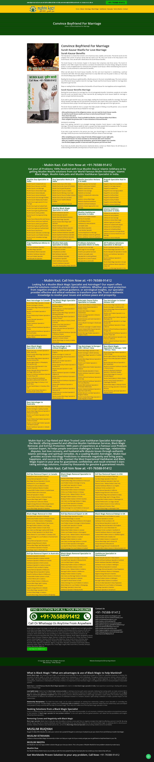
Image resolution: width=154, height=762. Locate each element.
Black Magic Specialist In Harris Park (71, 587)
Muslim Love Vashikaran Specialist (62, 230)
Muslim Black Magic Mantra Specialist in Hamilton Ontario (64, 317)
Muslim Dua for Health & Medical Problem (62, 200)
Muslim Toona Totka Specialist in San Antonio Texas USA (37, 367)
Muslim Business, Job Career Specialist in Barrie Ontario (89, 319)
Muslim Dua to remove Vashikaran (36, 195)
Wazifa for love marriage (85, 190)
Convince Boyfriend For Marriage (87, 232)
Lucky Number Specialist (85, 230)
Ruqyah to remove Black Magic (112, 202)
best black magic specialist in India (85, 686)
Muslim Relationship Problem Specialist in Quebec (38, 316)
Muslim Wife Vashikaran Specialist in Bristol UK (63, 385)
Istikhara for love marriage (111, 218)
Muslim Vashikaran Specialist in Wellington (107, 562)
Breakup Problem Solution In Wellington (106, 578)
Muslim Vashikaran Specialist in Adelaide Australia (38, 427)
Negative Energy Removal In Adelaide (37, 588)
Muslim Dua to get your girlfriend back (37, 226)
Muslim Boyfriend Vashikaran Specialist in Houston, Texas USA (115, 333)
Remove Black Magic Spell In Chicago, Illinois (107, 497)
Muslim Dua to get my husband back (37, 206)
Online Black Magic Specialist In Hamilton (38, 508)
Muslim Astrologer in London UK (62, 354)
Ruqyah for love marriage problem (113, 190)
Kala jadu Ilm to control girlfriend (87, 256)
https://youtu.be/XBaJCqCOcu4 (104, 634)
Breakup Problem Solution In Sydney (71, 573)
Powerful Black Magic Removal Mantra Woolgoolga (41, 594)
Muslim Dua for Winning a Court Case (63, 193)
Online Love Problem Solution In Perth (71, 567)
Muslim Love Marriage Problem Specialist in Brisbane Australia (38, 423)
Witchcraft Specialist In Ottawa (35, 495)
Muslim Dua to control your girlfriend (37, 223)
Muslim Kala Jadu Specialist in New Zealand (107, 558)
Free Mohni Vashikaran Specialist (36, 254)
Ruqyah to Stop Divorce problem (113, 184)
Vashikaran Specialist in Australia (36, 556)
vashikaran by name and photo (86, 223)
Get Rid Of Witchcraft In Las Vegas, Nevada (107, 501)
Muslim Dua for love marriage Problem (38, 197)
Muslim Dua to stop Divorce (34, 230)
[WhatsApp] (148, 756)
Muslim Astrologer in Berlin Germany (88, 353)
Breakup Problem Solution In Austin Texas (38, 527)
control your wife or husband (70, 703)
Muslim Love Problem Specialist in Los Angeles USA (114, 314)
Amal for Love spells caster (85, 254)
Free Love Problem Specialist (35, 256)
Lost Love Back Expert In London (70, 527)
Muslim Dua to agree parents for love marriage (37, 203)
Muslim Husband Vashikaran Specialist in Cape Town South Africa (89, 389)
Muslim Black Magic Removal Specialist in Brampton (38, 308)
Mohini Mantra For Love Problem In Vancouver (74, 510)
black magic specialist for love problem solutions (55, 713)
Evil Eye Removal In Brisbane (35, 585)
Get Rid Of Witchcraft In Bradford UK (105, 537)
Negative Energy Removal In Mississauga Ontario (40, 504)
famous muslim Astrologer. (115, 732)
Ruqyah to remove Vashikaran (112, 204)
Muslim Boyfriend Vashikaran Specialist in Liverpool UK (64, 381)
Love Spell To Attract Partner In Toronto (72, 505)
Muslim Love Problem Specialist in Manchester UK (62, 361)
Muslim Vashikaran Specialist (61, 212)
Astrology (88, 9)
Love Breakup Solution (84, 221)
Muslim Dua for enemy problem (36, 213)
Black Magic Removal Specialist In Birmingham (108, 525)
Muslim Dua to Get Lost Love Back (62, 197)
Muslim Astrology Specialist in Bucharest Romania (115, 387)
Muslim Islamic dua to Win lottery (62, 184)
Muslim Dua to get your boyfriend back (38, 228)
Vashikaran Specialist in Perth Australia (37, 563)
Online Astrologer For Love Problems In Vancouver (75, 508)
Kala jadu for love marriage (85, 247)
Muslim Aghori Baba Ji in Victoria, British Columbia (64, 321)
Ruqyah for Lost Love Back (111, 193)
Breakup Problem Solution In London (71, 539)
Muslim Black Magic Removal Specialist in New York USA (115, 310)
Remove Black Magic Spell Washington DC (38, 545)
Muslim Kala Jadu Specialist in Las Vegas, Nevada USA (115, 322)
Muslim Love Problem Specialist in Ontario (36, 312)
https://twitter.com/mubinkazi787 (105, 621)
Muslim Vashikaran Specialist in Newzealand (112, 258)
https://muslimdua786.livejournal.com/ (107, 626)
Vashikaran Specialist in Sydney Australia (38, 558)
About (82, 9)
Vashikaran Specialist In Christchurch (105, 589)
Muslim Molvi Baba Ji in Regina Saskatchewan (86, 311)
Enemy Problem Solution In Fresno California (107, 504)
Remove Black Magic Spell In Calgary (37, 499)
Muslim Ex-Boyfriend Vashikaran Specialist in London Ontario (62, 337)
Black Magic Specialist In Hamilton (104, 587)
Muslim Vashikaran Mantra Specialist (63, 228)
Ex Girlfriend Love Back (59, 249)
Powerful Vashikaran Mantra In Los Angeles (107, 485)
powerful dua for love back (74, 751)
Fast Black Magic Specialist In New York (106, 479)
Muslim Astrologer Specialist (60, 225)
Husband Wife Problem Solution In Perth (38, 576)
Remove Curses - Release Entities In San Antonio (40, 523)
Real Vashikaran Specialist (60, 254)
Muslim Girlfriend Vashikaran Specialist (63, 232)
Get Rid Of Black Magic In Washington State (107, 508)
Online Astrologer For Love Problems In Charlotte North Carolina (42, 537)
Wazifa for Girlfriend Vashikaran (87, 204)
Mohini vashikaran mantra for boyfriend (89, 237)
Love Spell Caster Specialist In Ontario (71, 485)
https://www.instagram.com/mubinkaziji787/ (108, 630)
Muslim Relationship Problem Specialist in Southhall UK (64, 365)
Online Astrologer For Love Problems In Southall (74, 548)
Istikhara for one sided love (111, 213)
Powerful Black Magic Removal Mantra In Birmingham (76, 521)
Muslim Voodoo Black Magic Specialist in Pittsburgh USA (38, 355)
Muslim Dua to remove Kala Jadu (36, 193)
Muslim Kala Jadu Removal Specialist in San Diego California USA (37, 371)
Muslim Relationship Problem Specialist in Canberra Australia (38, 419)
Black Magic (95, 9)
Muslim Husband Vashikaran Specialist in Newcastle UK (64, 389)
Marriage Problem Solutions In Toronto (71, 496)
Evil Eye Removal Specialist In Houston (37, 541)
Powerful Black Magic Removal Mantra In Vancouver (75, 480)
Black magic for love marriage (86, 249)
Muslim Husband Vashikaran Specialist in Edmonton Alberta (64, 305)
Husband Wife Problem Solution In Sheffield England (109, 534)
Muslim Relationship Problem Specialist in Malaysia (89, 367)
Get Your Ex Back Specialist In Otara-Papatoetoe (108, 583)
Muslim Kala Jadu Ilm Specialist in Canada (115, 252)
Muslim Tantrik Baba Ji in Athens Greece (115, 378)
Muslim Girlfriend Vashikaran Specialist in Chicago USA (115, 330)
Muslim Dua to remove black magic (36, 190)
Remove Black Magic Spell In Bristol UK (106, 541)
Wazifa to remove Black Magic (86, 199)
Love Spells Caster (83, 225)
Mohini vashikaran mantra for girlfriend (89, 235)
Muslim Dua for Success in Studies (62, 190)
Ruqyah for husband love (111, 188)
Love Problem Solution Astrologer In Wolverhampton (75, 523)
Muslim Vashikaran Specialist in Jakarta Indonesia (89, 374)
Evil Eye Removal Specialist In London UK (106, 523)
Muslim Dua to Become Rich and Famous (38, 219)
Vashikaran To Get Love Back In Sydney (37, 567)
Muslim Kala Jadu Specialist (60, 215)
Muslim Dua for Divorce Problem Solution (64, 195)
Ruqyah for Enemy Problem (111, 200)
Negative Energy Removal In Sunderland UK (107, 546)
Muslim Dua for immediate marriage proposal (37, 238)
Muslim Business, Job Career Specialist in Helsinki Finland (115, 391)
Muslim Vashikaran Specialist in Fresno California (114, 326)
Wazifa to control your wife (85, 188)
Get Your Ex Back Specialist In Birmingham (72, 543)
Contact (125, 9)
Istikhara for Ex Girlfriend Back (112, 227)
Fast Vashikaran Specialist (60, 258)
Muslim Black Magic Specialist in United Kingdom (63, 351)
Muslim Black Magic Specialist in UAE (88, 350)
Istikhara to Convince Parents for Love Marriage (114, 234)
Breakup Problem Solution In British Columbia (74, 499)
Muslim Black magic (33, 675)
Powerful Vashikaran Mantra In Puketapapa (107, 571)
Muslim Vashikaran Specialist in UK (113, 247)
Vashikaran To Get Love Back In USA (105, 488)
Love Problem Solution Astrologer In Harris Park (74, 558)
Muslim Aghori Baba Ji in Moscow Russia (115, 356)
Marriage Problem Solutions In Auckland (106, 580)
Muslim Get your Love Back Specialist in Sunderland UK (64, 393)
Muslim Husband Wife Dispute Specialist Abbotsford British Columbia (89, 330)
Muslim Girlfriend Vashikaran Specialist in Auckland (109, 560)
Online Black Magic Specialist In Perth (37, 590)
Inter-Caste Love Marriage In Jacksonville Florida (40, 530)
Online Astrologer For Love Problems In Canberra (74, 583)
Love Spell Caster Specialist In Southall (71, 525)
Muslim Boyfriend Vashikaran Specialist (63, 235)
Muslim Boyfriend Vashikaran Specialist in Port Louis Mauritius (89, 382)
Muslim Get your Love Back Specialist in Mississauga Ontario (64, 309)
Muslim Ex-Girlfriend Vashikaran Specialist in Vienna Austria (115, 367)
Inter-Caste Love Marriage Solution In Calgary (73, 501)
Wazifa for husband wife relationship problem (88, 196)
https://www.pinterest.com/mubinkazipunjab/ (109, 632)
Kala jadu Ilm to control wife (86, 261)
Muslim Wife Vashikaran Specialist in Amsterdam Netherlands (88, 385)
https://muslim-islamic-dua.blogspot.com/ (108, 616)
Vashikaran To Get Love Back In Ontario (38, 485)
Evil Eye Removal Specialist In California (106, 490)
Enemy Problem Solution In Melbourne (37, 581)
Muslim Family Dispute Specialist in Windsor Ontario (88, 308)
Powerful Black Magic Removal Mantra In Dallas (108, 495)
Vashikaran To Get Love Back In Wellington (107, 564)
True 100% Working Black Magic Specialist (64, 265)
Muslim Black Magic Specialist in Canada (38, 303)
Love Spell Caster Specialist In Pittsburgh (38, 516)
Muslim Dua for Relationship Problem (37, 200)
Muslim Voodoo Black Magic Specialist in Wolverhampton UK (64, 397)
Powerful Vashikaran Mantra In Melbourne (38, 574)
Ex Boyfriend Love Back (59, 252)
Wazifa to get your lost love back (87, 184)
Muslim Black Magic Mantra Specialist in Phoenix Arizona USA (38, 359)
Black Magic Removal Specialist (76, 725)
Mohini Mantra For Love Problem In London (107, 516)
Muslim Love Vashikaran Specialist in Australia (114, 255)
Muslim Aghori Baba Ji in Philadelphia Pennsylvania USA (37, 363)
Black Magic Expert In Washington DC (37, 550)
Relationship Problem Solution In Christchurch (108, 576)
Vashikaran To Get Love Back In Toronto (38, 476)
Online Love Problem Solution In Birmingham (73, 532)
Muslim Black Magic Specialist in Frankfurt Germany (89, 356)
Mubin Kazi (30, 686)
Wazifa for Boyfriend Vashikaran (87, 201)
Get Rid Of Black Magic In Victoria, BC (71, 478)
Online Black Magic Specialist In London (72, 516)
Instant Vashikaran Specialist (60, 261)
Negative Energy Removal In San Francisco (106, 492)
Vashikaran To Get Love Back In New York (106, 476)
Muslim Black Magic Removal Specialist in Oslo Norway (89, 360)
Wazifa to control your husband (87, 186)
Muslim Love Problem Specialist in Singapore (87, 363)
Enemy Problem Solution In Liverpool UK (106, 539)
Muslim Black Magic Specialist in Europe (115, 262)
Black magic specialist (33, 721)
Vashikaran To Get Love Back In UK (104, 521)
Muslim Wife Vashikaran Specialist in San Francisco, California (115, 337)
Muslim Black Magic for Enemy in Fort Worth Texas (37, 383)
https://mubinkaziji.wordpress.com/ (106, 619)
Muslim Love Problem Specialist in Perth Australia (38, 415)
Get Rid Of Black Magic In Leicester (70, 518)
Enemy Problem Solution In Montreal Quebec (39, 497)
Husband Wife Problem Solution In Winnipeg (39, 506)
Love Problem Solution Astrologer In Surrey (73, 483)
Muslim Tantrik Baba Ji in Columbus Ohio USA (38, 387)
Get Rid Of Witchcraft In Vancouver (36, 492)
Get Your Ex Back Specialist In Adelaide (71, 578)
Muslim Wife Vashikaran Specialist (62, 239)
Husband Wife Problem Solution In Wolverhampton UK (110, 548)
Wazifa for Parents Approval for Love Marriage (88, 206)
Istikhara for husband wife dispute (113, 224)
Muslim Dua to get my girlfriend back (37, 210)
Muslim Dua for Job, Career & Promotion (64, 186)
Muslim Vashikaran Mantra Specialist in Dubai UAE (115, 265)
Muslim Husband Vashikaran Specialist (63, 237)
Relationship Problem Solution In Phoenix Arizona (40, 518)
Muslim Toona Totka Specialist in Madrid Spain (115, 359)
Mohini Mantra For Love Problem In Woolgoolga (74, 585)
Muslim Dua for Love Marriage (35, 188)
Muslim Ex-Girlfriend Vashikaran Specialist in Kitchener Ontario (64, 333)
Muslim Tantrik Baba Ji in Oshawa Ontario (89, 305)
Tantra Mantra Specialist (84, 228)
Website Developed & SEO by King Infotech (103, 661)
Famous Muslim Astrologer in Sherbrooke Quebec (89, 323)
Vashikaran (103, 9)
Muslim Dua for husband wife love (36, 184)
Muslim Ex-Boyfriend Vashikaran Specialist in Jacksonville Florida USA (37, 379)
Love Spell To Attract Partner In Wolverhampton (74, 546)
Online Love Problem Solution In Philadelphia (39, 521)
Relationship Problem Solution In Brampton (73, 489)
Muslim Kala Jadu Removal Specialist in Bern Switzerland (114, 363)
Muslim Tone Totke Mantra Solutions (63, 217)
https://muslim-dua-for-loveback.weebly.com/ (109, 617)
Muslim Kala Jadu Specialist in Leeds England (62, 369)
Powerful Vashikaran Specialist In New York (107, 481)
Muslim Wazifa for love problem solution (97, 745)
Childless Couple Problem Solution (62, 247)
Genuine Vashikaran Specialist (61, 256)
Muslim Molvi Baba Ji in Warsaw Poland (115, 384)
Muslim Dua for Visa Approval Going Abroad (37, 216)
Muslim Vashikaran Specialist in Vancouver (35, 324)
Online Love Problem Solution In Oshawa (72, 492)
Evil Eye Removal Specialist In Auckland (106, 567)
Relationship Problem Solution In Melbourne (73, 564)
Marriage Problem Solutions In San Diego (38, 525)
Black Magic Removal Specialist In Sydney (38, 572)
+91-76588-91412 (116, 2)
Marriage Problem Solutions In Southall (72, 537)
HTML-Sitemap (56, 662)
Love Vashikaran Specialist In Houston (37, 547)
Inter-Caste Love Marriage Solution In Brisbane (74, 576)
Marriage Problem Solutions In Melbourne (72, 571)
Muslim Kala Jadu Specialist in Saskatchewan (35, 320)
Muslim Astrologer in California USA (114, 307)
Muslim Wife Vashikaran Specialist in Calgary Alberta (37, 336)
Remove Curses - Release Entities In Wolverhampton (75, 534)
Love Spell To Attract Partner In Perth (71, 580)
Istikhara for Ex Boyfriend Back (112, 229)
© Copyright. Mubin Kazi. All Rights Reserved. (51, 661)
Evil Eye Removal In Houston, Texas (105, 506)
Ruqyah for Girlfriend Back (111, 195)
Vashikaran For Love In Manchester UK (106, 527)
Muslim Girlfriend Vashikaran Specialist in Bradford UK (64, 377)
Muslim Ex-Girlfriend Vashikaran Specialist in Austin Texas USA (38, 375)
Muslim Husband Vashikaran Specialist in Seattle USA (115, 341)
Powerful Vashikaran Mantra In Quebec (38, 488)
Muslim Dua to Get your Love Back (36, 186)
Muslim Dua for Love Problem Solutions (38, 235)
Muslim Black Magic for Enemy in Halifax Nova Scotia (64, 341)
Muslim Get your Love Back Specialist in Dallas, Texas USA (38, 351)
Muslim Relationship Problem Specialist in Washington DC (115, 318)
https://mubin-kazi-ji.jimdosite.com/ (106, 628)
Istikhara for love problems (111, 215)
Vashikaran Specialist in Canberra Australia (38, 565)
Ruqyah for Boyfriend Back (111, 197)
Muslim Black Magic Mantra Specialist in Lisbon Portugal (115, 353)
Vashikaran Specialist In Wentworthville (72, 589)
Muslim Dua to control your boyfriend (37, 221)
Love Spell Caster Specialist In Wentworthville (73, 560)
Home (77, 9)
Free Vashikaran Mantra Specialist (36, 252)
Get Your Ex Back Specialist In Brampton (72, 503)
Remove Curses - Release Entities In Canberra (73, 569)
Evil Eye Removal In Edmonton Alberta (37, 501)
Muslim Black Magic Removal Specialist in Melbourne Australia (38, 412)
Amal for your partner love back (87, 252)
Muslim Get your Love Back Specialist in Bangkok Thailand (89, 393)
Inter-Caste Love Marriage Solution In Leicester (74, 541)
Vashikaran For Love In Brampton (36, 483)
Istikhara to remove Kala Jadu (112, 237)
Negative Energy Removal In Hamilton (105, 573)
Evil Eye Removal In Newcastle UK (104, 543)
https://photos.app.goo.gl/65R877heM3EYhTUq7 (110, 625)
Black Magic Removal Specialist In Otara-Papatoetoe (109, 569)
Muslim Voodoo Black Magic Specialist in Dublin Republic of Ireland (89, 397)
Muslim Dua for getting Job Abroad (62, 204)
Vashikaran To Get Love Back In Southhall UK (107, 530)
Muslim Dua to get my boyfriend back (37, 208)
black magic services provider (58, 691)
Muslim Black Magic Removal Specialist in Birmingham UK (64, 357)
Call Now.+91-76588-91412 (37, 649)
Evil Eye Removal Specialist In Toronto (37, 479)
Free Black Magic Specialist (34, 249)
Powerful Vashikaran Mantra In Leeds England (108, 532)
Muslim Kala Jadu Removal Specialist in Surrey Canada (63, 329)
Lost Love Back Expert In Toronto (70, 487)
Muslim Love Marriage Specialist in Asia (115, 268)
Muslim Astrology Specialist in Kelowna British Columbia (89, 315)
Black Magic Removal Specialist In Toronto (38, 481)
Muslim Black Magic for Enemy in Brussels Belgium (113, 375)
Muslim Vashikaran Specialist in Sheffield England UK (64, 373)
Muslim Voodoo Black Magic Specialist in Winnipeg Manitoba (64, 313)
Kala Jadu (110, 9)
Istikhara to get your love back (112, 222)
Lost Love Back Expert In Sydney (70, 562)
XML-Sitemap (47, 662)
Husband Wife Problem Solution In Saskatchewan (40, 490)
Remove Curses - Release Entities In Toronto (73, 494)
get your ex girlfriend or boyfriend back (97, 738)
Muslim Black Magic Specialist (61, 219)
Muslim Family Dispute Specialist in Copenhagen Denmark (113, 381)
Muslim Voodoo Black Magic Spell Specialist (62, 222)
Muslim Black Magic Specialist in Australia (38, 406)
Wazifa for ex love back (84, 193)
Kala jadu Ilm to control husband (87, 258)
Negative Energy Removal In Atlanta (37, 543)
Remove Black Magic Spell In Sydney (37, 583)
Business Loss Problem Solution (87, 216)
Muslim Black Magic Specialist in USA (114, 249)
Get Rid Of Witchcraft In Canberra (36, 579)
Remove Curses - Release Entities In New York (107, 483)
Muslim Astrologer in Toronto (35, 305)
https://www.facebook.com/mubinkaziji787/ (108, 623)
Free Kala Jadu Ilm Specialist (34, 258)
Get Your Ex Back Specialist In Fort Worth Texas (40, 532)
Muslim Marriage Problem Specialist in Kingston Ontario (88, 333)
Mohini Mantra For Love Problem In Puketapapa (108, 585)
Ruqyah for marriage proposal (112, 186)
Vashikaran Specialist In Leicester (104, 518)
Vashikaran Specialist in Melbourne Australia (39, 560)
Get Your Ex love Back (84, 219)
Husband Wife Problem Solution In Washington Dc (109, 499)
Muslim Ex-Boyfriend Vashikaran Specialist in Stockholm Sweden (113, 371)
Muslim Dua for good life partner (62, 188)
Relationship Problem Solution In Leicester (72, 530)
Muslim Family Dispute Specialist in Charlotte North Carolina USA (36, 391)
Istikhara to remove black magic (112, 220)
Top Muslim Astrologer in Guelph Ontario (89, 327)
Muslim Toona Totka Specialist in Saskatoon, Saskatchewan (61, 325)
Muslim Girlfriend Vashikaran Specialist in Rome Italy (89, 378)
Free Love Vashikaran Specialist (35, 247)
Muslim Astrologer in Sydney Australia (37, 409)
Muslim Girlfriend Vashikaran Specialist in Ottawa (38, 328)
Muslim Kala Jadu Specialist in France (88, 371)
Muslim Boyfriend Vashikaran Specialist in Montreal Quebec (38, 332)
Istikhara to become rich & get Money (114, 231)
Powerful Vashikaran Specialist (61, 263)
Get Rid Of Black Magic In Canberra (36, 592)
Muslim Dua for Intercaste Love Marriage (38, 232)
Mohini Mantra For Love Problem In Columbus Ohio (41, 534)
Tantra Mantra (118, 9)
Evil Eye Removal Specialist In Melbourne (38, 569)
